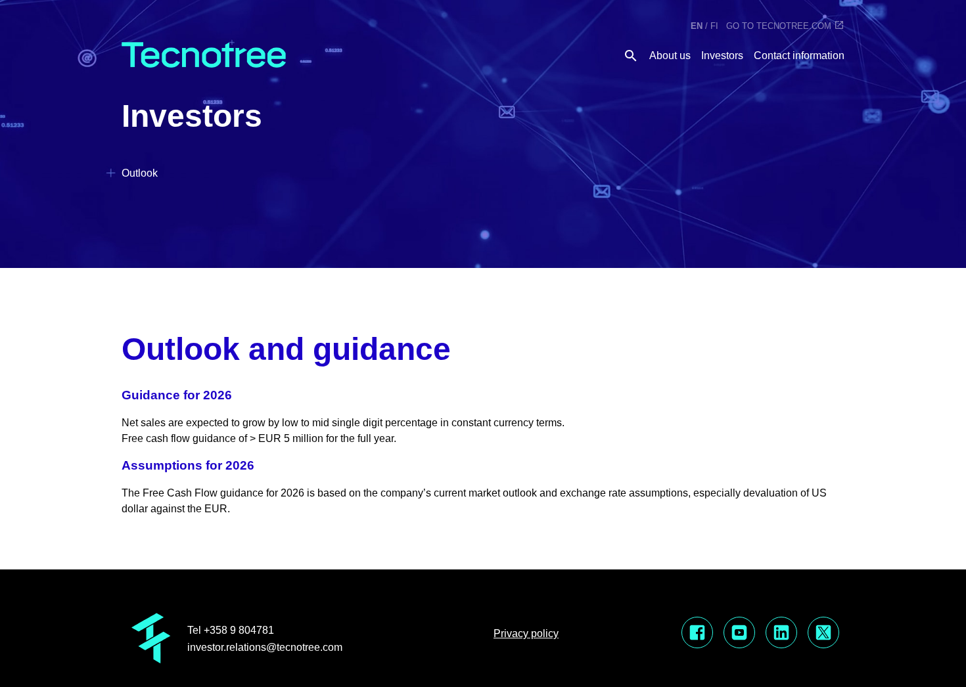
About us (670, 55)
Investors (722, 55)
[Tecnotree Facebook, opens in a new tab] (697, 633)
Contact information (799, 55)
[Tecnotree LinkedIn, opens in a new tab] (781, 633)
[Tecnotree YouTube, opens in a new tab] (739, 633)
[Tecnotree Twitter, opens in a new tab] (823, 633)
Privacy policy (526, 633)
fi (714, 26)
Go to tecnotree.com (778, 26)
